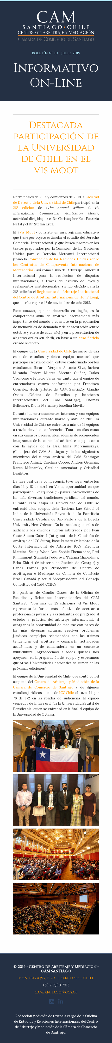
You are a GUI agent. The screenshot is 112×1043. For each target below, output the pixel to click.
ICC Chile (66, 693)
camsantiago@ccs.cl (56, 992)
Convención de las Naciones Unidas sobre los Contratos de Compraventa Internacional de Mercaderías (56, 264)
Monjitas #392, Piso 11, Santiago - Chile (56, 978)
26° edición (23, 208)
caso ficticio (89, 338)
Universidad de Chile (55, 351)
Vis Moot (27, 232)
